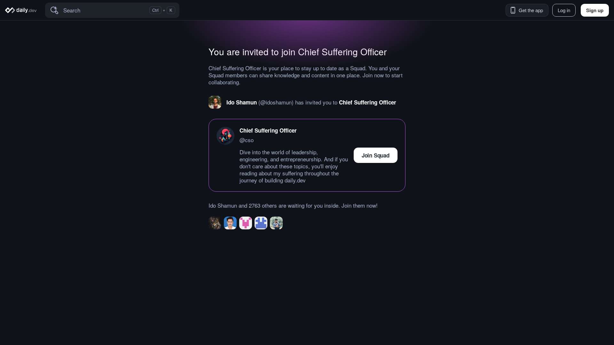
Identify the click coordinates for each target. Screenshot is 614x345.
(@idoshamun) (276, 102)
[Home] (22, 10)
